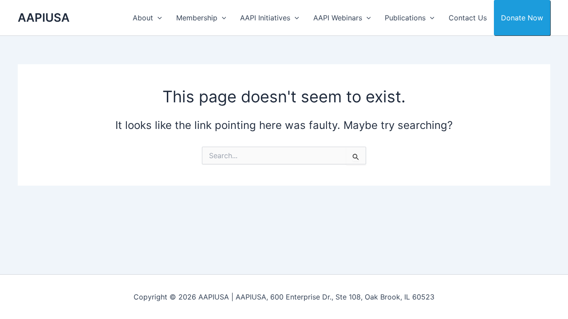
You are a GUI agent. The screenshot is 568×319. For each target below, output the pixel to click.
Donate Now (522, 17)
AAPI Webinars (337, 17)
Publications (405, 17)
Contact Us (468, 17)
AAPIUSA (44, 17)
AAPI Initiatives (265, 17)
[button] (157, 17)
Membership (196, 17)
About (143, 17)
